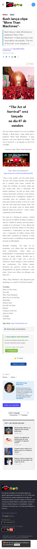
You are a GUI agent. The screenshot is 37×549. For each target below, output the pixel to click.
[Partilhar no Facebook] (3, 57)
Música (5, 14)
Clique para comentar (19, 364)
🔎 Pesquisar (11, 350)
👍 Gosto (30, 64)
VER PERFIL (20, 398)
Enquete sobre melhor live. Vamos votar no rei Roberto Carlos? (23, 450)
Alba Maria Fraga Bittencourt (21, 383)
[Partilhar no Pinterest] (9, 57)
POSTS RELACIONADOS (16, 329)
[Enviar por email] (15, 57)
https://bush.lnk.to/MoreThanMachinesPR (18, 173)
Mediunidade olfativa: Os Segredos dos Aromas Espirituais (22, 429)
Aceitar (17, 544)
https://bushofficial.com (19, 323)
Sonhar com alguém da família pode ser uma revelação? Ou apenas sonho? (21, 440)
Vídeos (12, 14)
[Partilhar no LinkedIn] (12, 57)
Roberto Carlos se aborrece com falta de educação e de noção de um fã (23, 460)
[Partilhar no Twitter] (6, 57)
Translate (24, 415)
